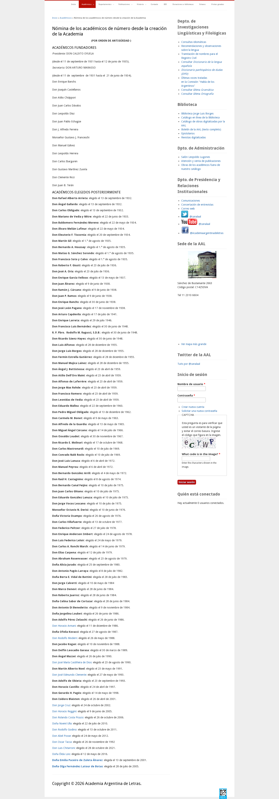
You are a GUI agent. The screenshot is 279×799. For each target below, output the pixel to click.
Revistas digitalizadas (193, 137)
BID (165, 4)
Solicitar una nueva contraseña (199, 410)
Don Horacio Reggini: (64, 711)
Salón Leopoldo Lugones (195, 156)
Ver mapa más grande (193, 344)
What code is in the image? (201, 454)
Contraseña (186, 395)
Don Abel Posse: (61, 735)
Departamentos (103, 4)
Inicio (73, 4)
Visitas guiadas (217, 4)
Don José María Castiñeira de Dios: (72, 662)
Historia (139, 4)
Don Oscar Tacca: (62, 741)
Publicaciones (123, 4)
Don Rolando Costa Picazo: (68, 717)
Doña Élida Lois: (61, 754)
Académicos (85, 4)
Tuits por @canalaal (188, 363)
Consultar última (197, 89)
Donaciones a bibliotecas (183, 4)
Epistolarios (188, 133)
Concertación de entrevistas (197, 204)
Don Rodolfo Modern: (65, 638)
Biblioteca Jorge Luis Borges (197, 113)
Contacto (154, 4)
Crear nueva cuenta (193, 406)
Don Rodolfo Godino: (64, 729)
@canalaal (194, 216)
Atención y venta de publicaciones (201, 160)
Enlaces (202, 4)
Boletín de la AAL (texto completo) (201, 129)
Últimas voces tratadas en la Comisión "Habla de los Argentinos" (197, 81)
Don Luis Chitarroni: (64, 747)
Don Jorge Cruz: (61, 705)
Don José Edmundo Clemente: (69, 674)
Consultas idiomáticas (193, 41)
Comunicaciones (190, 200)
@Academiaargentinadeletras (206, 233)
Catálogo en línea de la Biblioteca (200, 117)
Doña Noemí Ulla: (62, 723)
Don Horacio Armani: (64, 625)
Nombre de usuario (191, 384)
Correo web (188, 208)
